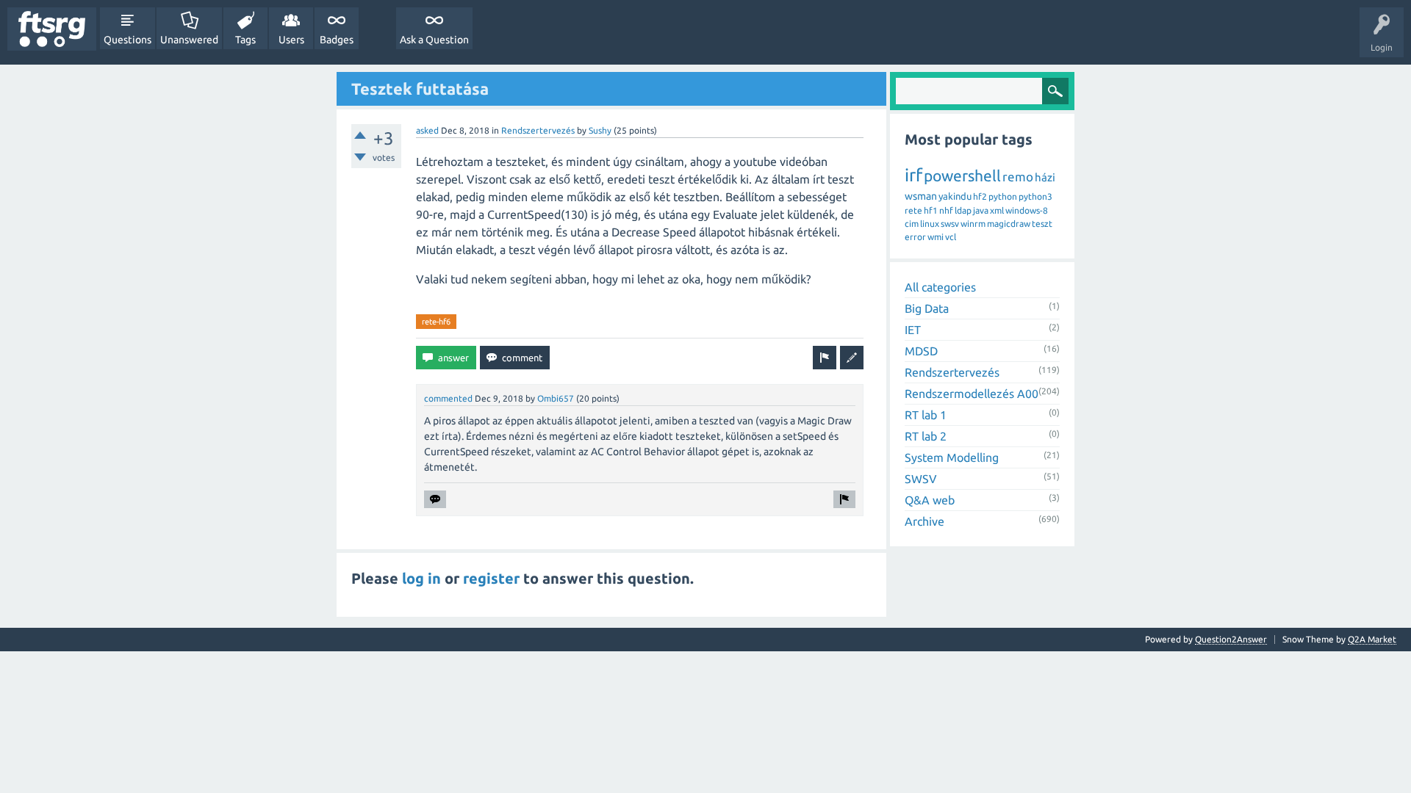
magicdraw (1008, 223)
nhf (946, 210)
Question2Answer (1231, 639)
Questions (127, 40)
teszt (1042, 223)
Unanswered (189, 40)
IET (913, 329)
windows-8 (1026, 210)
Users (291, 40)
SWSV (921, 478)
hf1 (931, 210)
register (491, 578)
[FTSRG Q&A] (51, 29)
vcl (950, 237)
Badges (336, 40)
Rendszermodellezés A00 (971, 393)
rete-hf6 (436, 321)
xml (997, 210)
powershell (962, 175)
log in (421, 578)
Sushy (600, 130)
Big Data (927, 308)
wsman (921, 196)
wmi (935, 237)
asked (427, 130)
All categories (940, 287)
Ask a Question (434, 40)
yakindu (955, 196)
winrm (973, 223)
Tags (245, 40)
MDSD (921, 351)
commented (448, 398)
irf (913, 175)
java (980, 210)
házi (1045, 177)
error (915, 237)
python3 (1035, 196)
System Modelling (952, 457)
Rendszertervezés (538, 130)
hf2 (980, 196)
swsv (950, 223)
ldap (963, 210)
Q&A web (930, 500)
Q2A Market (1372, 639)
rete (913, 210)
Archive (924, 521)
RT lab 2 (926, 436)
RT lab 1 (926, 414)
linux (929, 223)
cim (912, 223)
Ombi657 (555, 398)
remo (1017, 177)
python (1002, 196)
